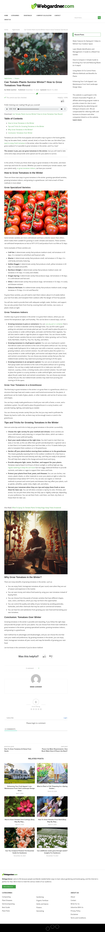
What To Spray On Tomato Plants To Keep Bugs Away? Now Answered (36, 508)
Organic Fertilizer (42, 900)
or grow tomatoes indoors (26, 168)
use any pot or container (54, 324)
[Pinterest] (57, 928)
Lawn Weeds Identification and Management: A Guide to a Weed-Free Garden (86, 52)
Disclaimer (74, 914)
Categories (15, 15)
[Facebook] (47, 928)
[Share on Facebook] (42, 668)
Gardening (40, 897)
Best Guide (6, 907)
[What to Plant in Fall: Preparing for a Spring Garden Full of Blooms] (52, 773)
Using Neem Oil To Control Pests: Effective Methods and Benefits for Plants (85, 73)
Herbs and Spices (42, 904)
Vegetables (28, 15)
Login (65, 718)
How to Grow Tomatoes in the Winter (21, 123)
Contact (57, 15)
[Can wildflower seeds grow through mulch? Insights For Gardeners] (52, 837)
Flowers (39, 907)
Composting (6, 897)
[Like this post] (40, 668)
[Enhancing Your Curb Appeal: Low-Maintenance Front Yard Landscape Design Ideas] (19, 773)
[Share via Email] (46, 668)
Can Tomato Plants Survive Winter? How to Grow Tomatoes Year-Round (37, 114)
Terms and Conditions (78, 918)
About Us (7, 19)
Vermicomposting (8, 904)
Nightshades (16, 30)
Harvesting (40, 911)
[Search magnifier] (99, 17)
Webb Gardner (11, 90)
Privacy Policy (75, 911)
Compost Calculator (44, 15)
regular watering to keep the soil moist (21, 468)
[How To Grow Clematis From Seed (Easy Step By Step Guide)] (52, 806)
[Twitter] (52, 928)
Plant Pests (6, 911)
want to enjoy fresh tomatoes (14, 143)
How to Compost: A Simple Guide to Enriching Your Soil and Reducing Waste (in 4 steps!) (87, 62)
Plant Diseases (7, 900)
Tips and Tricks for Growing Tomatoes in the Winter (26, 126)
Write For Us (75, 904)
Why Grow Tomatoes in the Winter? (20, 130)
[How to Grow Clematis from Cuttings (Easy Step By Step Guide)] (19, 806)
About (73, 897)
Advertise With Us (77, 907)
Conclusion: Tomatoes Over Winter (20, 133)
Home (6, 15)
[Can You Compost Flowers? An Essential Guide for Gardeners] (19, 837)
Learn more (77, 120)
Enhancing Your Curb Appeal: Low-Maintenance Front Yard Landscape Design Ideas (20, 788)
